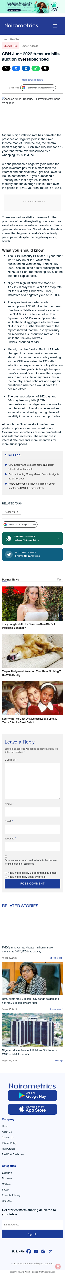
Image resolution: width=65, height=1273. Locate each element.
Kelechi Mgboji (56, 957)
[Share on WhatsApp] (36, 68)
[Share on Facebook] (16, 68)
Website (10, 838)
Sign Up (32, 1234)
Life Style (7, 1200)
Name (9, 804)
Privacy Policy (9, 1143)
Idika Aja (59, 1060)
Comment (11, 759)
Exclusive (7, 1172)
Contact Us (8, 1137)
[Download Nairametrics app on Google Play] (32, 1095)
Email (9, 821)
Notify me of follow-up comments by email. (32, 873)
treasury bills (11, 511)
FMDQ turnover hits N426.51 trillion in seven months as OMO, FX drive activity (28, 949)
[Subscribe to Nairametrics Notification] (58, 1266)
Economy (7, 1178)
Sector (5, 1189)
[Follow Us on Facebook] (28, 1251)
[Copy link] (45, 68)
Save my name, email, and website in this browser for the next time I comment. (31, 861)
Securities (14, 38)
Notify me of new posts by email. (27, 877)
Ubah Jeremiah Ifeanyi (32, 79)
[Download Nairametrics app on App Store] (32, 1109)
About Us (7, 1131)
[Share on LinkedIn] (26, 68)
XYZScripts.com (48, 1271)
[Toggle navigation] (55, 25)
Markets (6, 1184)
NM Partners (8, 1148)
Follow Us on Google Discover (40, 87)
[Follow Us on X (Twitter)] (50, 1251)
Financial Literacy (11, 1195)
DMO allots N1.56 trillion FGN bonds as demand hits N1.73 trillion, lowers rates (30, 1001)
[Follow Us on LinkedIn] (36, 1251)
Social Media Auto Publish (20, 1271)
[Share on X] (6, 68)
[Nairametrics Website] (21, 25)
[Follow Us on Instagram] (43, 1251)
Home (5, 38)
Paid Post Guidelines (13, 1154)
